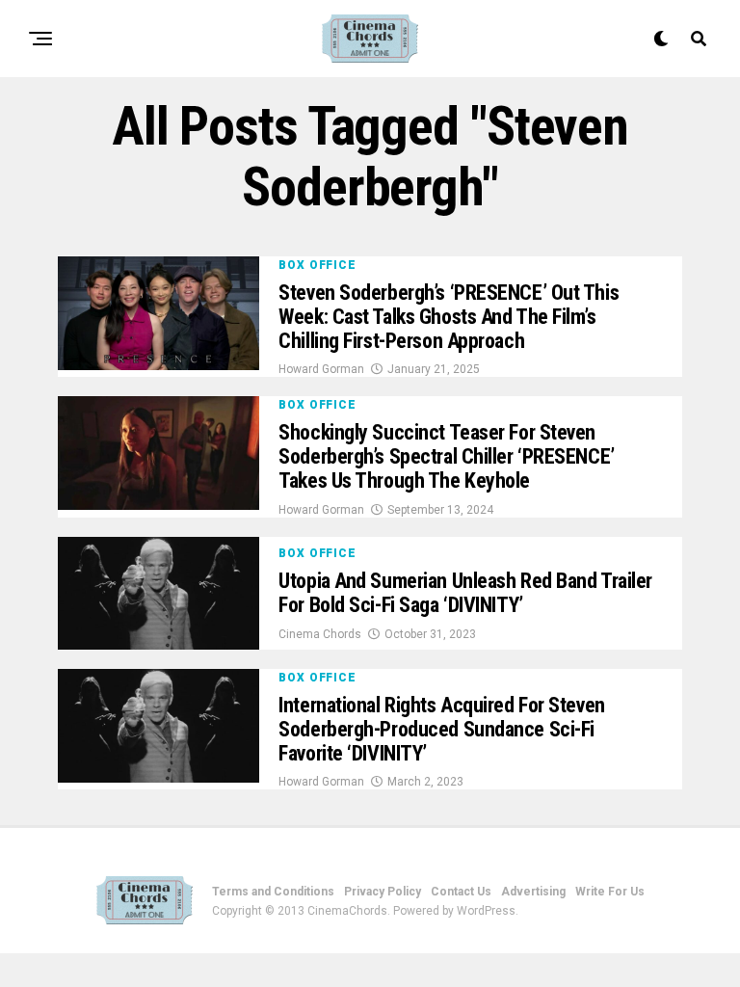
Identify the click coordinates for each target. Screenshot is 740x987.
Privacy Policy (382, 891)
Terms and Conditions (273, 891)
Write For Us (610, 891)
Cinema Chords (319, 634)
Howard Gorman (321, 369)
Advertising (533, 891)
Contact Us (461, 891)
